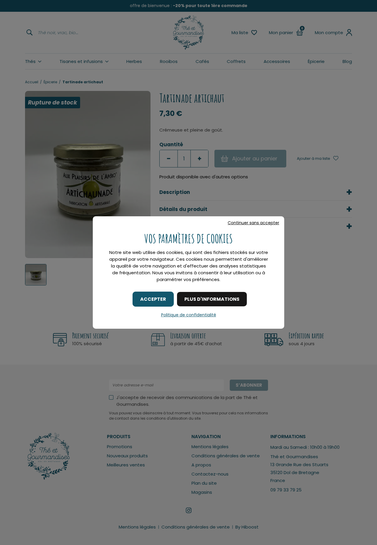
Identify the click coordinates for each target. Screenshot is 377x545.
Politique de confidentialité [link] (188, 315)
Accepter (153, 299)
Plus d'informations (211, 299)
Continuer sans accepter (253, 223)
